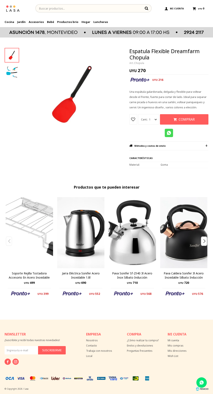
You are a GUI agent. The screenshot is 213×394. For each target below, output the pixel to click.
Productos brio (67, 22)
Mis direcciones (177, 351)
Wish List (173, 356)
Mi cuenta (173, 340)
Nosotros (92, 340)
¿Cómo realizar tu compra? (143, 340)
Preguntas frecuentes (139, 351)
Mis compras (175, 345)
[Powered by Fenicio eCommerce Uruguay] (202, 389)
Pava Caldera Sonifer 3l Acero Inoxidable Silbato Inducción (184, 275)
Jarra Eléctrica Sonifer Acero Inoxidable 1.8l (81, 275)
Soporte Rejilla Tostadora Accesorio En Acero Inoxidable (29, 275)
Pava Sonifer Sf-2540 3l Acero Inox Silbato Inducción (132, 275)
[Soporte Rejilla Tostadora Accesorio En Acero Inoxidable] (29, 232)
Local (89, 356)
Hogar (86, 22)
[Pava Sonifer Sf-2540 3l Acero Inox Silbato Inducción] (132, 232)
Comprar (187, 119)
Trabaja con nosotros (99, 351)
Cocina (9, 22)
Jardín (21, 22)
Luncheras (100, 22)
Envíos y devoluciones (140, 345)
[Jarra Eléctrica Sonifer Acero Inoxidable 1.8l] (81, 232)
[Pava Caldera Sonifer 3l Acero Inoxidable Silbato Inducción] (184, 232)
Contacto (91, 345)
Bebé (50, 22)
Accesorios (36, 22)
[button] (205, 249)
